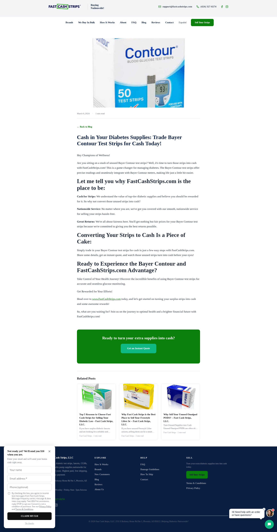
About (123, 22)
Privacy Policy (193, 488)
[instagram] (56, 505)
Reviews (155, 22)
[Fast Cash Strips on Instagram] (227, 6)
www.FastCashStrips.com (106, 299)
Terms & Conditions (196, 483)
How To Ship (146, 474)
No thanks (29, 523)
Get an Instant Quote (138, 348)
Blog (144, 22)
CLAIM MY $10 (29, 516)
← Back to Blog (84, 127)
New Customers (102, 474)
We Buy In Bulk (86, 22)
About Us (99, 489)
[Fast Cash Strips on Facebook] (222, 6)
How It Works (107, 22)
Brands (69, 22)
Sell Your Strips (202, 22)
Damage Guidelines (149, 469)
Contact (169, 22)
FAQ (133, 22)
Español (182, 22)
